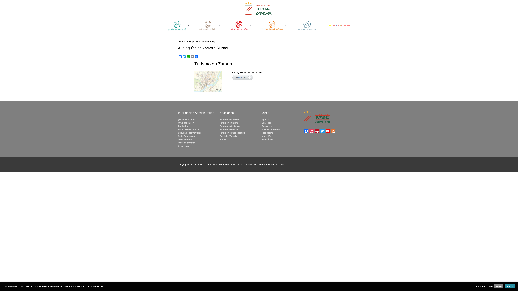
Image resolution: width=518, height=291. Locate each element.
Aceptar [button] (510, 286)
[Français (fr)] (337, 25)
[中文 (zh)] (348, 25)
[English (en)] (334, 25)
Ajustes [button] (499, 286)
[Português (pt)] (341, 25)
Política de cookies (484, 286)
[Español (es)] (330, 25)
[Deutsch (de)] (345, 25)
